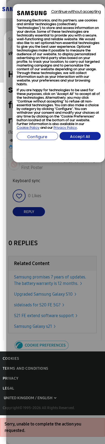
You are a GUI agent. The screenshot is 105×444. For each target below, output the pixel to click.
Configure (37, 137)
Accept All (80, 137)
